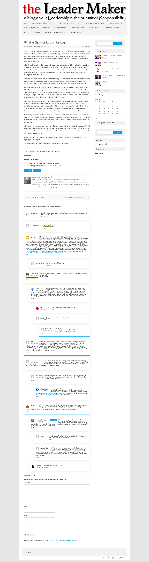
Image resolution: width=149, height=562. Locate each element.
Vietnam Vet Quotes (77, 28)
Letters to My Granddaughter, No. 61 (76, 197)
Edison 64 (46, 28)
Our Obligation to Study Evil (35, 197)
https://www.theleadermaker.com (46, 394)
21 (112, 111)
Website (26, 525)
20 (108, 111)
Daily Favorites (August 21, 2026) (42, 23)
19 (104, 111)
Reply (42, 216)
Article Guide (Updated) (111, 28)
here (58, 151)
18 (99, 111)
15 (117, 109)
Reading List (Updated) (31, 28)
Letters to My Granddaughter (55, 32)
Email (26, 515)
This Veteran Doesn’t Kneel (110, 62)
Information (28, 170)
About (26, 32)
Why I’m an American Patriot (110, 82)
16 (121, 109)
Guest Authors (94, 28)
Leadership (36, 170)
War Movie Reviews (116, 23)
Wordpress (123, 558)
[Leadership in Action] (74, 21)
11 (99, 109)
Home (26, 23)
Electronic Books (60, 28)
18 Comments (86, 46)
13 (108, 109)
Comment (27, 482)
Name (26, 506)
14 (112, 109)
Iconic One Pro (103, 558)
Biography (36, 32)
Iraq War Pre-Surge (76, 32)
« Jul (96, 118)
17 (95, 111)
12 (104, 109)
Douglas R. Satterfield (33, 46)
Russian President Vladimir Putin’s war (70, 70)
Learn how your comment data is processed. (62, 540)
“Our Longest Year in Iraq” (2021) (94, 23)
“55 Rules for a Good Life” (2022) (68, 23)
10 (95, 109)
